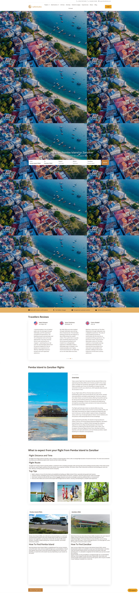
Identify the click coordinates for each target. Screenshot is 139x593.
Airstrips (68, 5)
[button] (30, 338)
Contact (71, 8)
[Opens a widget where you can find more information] (133, 590)
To (44, 161)
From (31, 161)
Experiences (85, 5)
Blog (96, 5)
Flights (46, 5)
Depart (60, 161)
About (91, 5)
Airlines (62, 5)
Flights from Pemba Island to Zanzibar (69, 152)
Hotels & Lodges (76, 5)
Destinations (54, 5)
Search (105, 162)
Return (75, 161)
